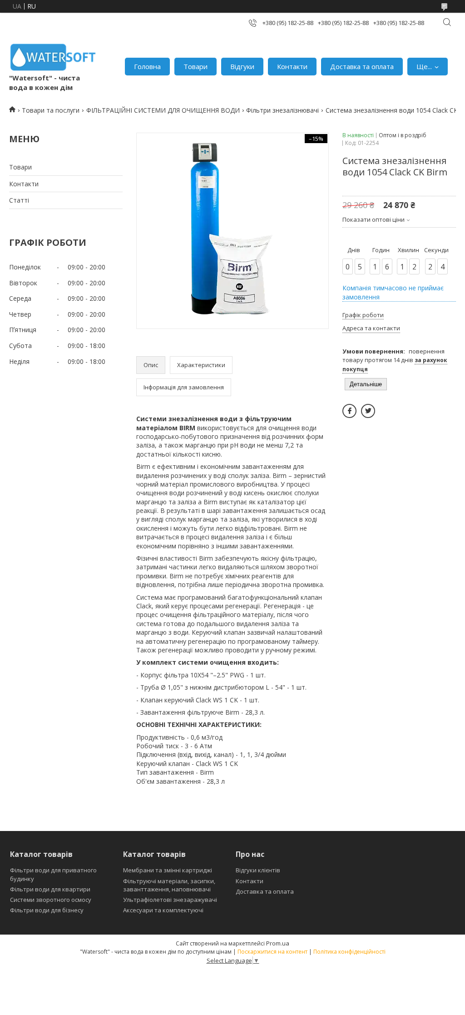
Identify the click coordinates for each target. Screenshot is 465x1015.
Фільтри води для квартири (50, 889)
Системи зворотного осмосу (50, 900)
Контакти (292, 66)
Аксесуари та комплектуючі (163, 910)
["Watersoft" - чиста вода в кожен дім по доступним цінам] (53, 57)
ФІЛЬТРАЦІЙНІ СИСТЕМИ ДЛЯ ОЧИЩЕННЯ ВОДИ (163, 110)
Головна (147, 66)
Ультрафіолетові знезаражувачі (170, 900)
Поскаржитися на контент (272, 951)
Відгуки (242, 66)
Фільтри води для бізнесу (47, 910)
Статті (19, 200)
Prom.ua (277, 943)
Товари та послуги (50, 110)
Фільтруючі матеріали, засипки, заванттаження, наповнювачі (169, 885)
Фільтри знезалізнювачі (282, 110)
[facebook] (349, 411)
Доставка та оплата (362, 66)
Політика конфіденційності (349, 951)
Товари (195, 66)
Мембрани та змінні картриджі (167, 870)
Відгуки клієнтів (258, 870)
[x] (368, 411)
